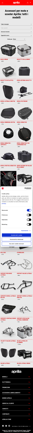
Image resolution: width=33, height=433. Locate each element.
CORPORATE (5, 414)
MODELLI (4, 377)
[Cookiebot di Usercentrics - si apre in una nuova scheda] (24, 188)
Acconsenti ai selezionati (16, 239)
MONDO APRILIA (7, 398)
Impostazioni (24, 230)
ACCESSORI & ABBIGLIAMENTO (11, 393)
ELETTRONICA (6, 382)
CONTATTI (5, 408)
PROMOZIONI (6, 387)
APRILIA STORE (6, 419)
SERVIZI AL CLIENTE (8, 403)
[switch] (29, 215)
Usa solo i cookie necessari (16, 243)
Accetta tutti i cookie (16, 235)
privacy (4, 203)
